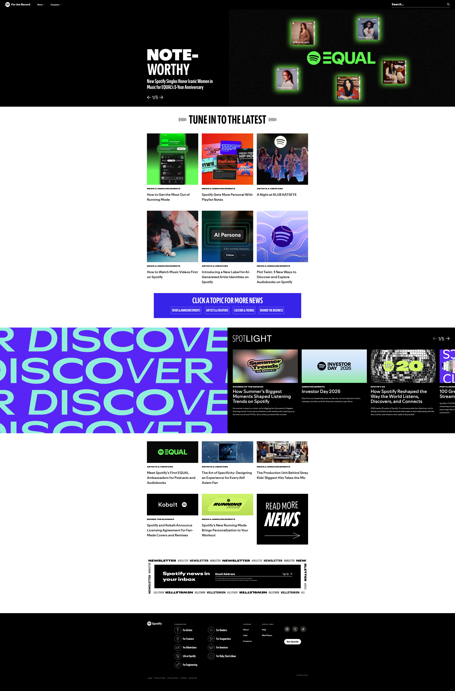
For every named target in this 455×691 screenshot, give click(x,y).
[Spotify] (18, 4)
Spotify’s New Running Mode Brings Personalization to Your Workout (225, 530)
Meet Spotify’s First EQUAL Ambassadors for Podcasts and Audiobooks (171, 477)
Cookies (183, 678)
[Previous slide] (149, 97)
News (40, 4)
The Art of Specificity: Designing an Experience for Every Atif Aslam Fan (227, 477)
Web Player (267, 635)
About (246, 629)
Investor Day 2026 (321, 391)
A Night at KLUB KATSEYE (277, 194)
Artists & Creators (217, 310)
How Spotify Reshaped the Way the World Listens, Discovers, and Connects (399, 396)
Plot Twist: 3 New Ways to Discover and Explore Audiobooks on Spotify (276, 277)
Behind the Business (271, 310)
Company (55, 4)
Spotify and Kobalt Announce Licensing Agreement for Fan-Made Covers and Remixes (170, 530)
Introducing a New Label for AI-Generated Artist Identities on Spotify (226, 277)
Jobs (245, 635)
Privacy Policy (172, 678)
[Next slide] (161, 97)
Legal (150, 678)
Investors (247, 641)
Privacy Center (160, 678)
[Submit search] (447, 4)
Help (264, 629)
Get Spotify (294, 641)
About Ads (193, 678)
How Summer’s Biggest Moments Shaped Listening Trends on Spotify (262, 396)
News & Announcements (186, 310)
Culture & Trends (244, 310)
